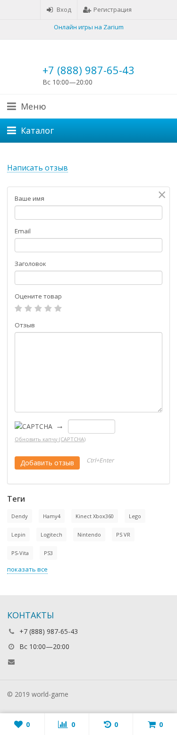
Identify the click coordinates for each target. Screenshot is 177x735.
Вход (64, 9)
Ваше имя (29, 198)
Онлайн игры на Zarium (89, 27)
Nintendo (89, 534)
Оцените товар (38, 296)
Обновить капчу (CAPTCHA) (50, 439)
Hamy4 (51, 516)
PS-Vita (20, 552)
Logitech (51, 534)
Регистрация (112, 9)
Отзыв (25, 325)
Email (23, 231)
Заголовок (30, 263)
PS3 (48, 552)
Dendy (19, 516)
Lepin (18, 534)
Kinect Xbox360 (95, 516)
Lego (135, 516)
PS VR (123, 534)
